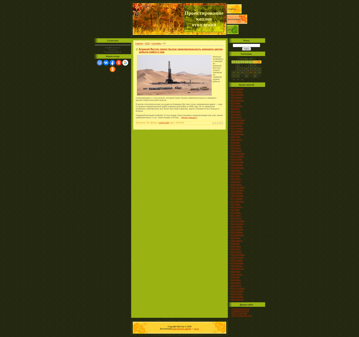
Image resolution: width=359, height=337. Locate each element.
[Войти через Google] (125, 63)
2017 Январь (237, 198)
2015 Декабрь (237, 162)
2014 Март (235, 103)
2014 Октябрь (237, 123)
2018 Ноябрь (237, 260)
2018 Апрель (237, 241)
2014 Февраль (237, 100)
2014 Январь (237, 97)
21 (233, 76)
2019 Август (236, 285)
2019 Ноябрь (237, 294)
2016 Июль (236, 182)
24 (246, 76)
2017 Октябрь (237, 224)
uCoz (196, 329)
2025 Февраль (237, 299)
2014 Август (236, 117)
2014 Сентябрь (238, 120)
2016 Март (235, 170)
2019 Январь (237, 266)
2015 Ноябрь (237, 159)
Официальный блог (240, 309)
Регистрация (234, 19)
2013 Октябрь (237, 89)
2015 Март (235, 137)
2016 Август (236, 184)
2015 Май (235, 142)
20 (259, 72)
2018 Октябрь (237, 257)
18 (251, 72)
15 (238, 72)
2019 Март (235, 271)
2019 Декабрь (237, 297)
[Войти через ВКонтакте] (106, 62)
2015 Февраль (237, 134)
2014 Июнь (236, 111)
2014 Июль (236, 114)
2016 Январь (237, 165)
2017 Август (236, 218)
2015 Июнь (236, 145)
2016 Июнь (236, 179)
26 (255, 76)
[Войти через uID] (99, 62)
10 (246, 69)
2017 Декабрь (237, 229)
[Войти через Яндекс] (119, 62)
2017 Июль (236, 215)
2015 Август (236, 151)
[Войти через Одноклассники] (112, 69)
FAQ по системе (239, 313)
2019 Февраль (237, 269)
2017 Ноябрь (237, 226)
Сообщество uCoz (240, 311)
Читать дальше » (189, 117)
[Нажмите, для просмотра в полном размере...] (174, 95)
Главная (232, 9)
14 (233, 72)
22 (238, 76)
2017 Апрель (237, 207)
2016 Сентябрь (238, 187)
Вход (230, 29)
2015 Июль (236, 148)
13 (259, 69)
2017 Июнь (236, 212)
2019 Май (235, 277)
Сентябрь (156, 43)
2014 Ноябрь (237, 125)
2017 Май (235, 210)
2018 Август (236, 252)
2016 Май (235, 176)
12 (255, 69)
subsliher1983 (164, 123)
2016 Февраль (237, 168)
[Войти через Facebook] (112, 62)
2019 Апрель (237, 274)
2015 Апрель (237, 139)
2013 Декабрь (237, 95)
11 (251, 69)
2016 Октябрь (237, 190)
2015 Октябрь (237, 156)
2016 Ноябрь (237, 193)
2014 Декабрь (237, 128)
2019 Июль (236, 283)
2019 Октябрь (237, 291)
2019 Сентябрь (238, 288)
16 (242, 72)
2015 (147, 43)
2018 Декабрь (237, 263)
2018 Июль (236, 249)
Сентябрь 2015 (246, 59)
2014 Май (235, 109)
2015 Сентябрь (238, 154)
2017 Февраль (237, 201)
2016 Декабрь (237, 196)
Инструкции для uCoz (241, 316)
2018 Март (235, 238)
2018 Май (235, 243)
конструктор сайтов (181, 329)
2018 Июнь (236, 246)
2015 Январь (237, 131)
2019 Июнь (236, 280)
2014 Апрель (237, 106)
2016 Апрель (237, 173)
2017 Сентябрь (238, 221)
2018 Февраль (237, 235)
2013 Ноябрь (237, 92)
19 (255, 72)
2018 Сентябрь (238, 255)
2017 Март (235, 204)
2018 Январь (237, 232)
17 (246, 72)
